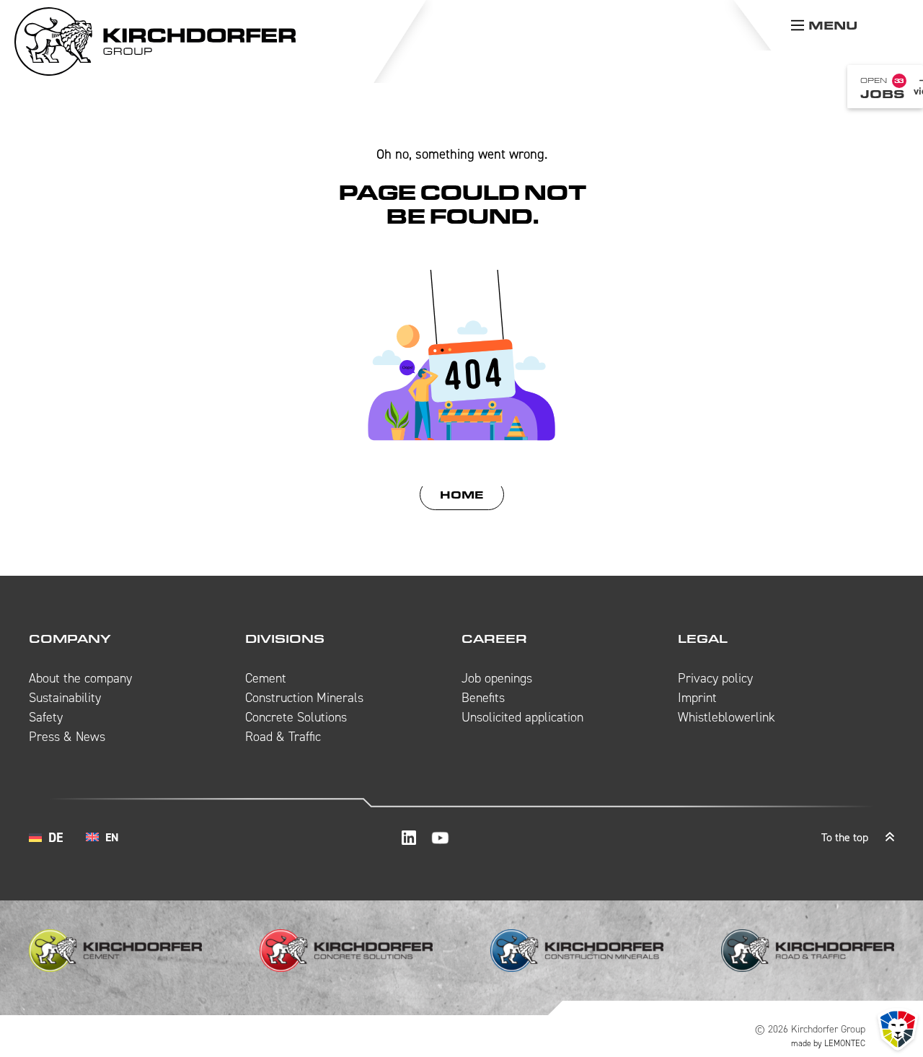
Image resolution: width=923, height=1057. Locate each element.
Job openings (497, 678)
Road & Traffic (283, 736)
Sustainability (65, 697)
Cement (265, 678)
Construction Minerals (304, 697)
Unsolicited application (522, 717)
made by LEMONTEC (828, 1043)
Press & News (67, 736)
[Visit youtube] (440, 837)
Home (462, 494)
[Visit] (409, 837)
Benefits (483, 697)
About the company (80, 678)
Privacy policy (715, 678)
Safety (46, 717)
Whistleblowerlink (726, 717)
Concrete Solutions (296, 717)
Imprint (697, 697)
